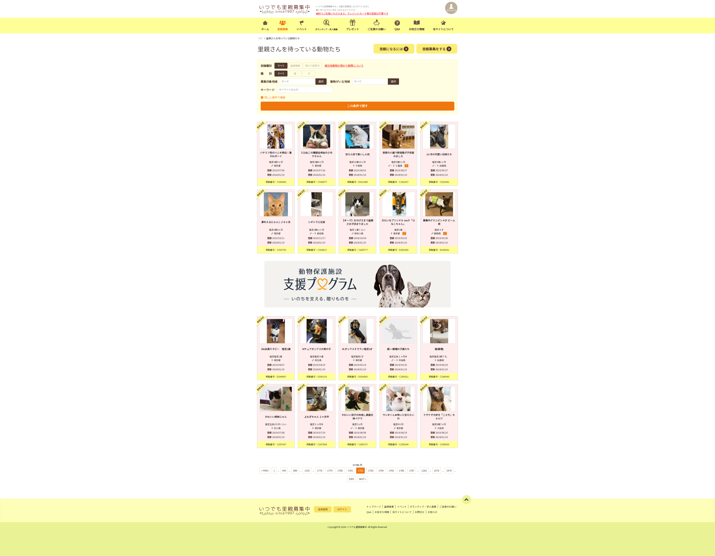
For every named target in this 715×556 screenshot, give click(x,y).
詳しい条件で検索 (274, 97)
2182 (424, 470)
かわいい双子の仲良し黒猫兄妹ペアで (357, 416)
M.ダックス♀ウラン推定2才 (357, 349)
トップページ (373, 506)
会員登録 (323, 509)
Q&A (397, 29)
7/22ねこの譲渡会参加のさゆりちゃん (316, 154)
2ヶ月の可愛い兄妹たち (439, 154)
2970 (449, 470)
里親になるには (391, 48)
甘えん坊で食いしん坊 (357, 154)
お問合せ (420, 512)
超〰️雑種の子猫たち (398, 349)
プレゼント (352, 29)
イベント (301, 29)
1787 (411, 470)
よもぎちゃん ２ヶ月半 (316, 416)
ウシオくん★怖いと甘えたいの (398, 416)
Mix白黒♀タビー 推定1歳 (275, 349)
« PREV (264, 470)
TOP (260, 38)
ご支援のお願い (377, 29)
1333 (307, 470)
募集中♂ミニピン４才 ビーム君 (439, 222)
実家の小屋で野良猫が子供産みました (398, 154)
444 (284, 470)
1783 (370, 470)
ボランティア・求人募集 (423, 506)
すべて (281, 65)
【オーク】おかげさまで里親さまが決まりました (357, 222)
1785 (391, 470)
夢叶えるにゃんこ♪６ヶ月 (275, 222)
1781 (350, 470)
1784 (381, 470)
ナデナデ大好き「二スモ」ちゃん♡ (439, 416)
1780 (340, 470)
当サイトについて (443, 29)
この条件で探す (357, 105)
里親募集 (282, 29)
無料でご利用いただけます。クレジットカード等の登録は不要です (352, 13)
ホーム (265, 29)
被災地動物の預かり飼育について (344, 65)
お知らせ (432, 512)
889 (295, 470)
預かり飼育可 (312, 65)
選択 (321, 81)
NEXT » (362, 479)
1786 (401, 470)
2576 (436, 470)
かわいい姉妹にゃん (276, 416)
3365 (351, 479)
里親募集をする (434, 48)
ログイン (342, 509)
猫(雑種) (439, 349)
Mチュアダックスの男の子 (316, 349)
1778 (319, 470)
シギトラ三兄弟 (316, 222)
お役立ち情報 (417, 29)
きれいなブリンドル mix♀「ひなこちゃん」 (398, 222)
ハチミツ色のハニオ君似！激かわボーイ (276, 154)
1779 (329, 470)
